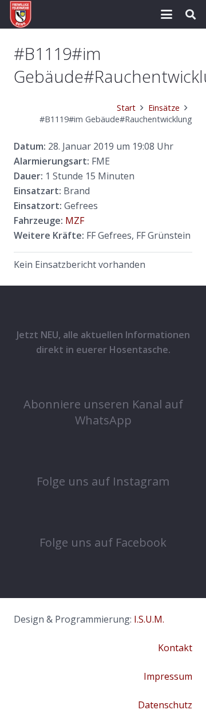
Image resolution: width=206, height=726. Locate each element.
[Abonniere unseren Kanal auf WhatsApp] (103, 380)
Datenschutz (165, 705)
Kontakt (175, 647)
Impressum (168, 676)
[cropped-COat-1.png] (20, 14)
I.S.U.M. (149, 619)
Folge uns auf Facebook (103, 542)
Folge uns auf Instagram (103, 481)
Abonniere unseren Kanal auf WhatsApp (103, 412)
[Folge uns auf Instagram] (103, 457)
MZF (74, 220)
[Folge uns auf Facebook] (103, 518)
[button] (166, 14)
